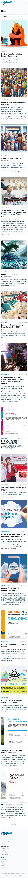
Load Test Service (5, 843)
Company (3, 859)
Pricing (3, 850)
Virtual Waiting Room (6, 841)
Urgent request (5, 854)
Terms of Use (9, 875)
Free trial (3, 852)
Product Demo (5, 848)
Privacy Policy (4, 867)
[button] (25, 3)
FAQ (2, 863)
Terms (2, 865)
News (2, 861)
